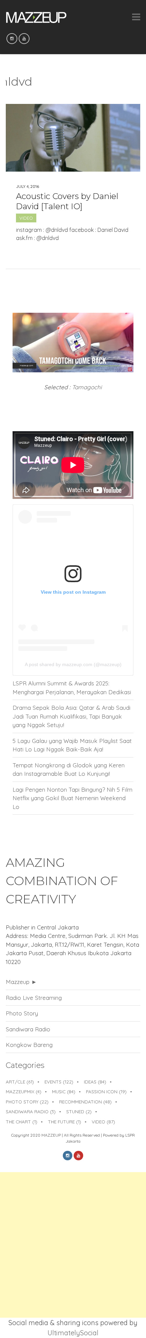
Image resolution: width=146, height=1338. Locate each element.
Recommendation (85, 1101)
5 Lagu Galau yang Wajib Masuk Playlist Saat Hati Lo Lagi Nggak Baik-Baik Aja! (72, 745)
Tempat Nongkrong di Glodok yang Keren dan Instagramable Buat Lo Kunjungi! (69, 769)
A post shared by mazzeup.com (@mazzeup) (73, 664)
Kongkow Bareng (29, 1044)
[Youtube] (24, 38)
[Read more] (73, 254)
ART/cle (20, 1081)
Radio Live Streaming (34, 997)
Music (63, 1091)
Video (26, 218)
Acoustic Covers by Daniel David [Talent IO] (67, 201)
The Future (64, 1121)
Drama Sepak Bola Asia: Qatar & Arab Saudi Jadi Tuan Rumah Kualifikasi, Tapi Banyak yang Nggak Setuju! (71, 716)
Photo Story (22, 1013)
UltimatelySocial (73, 1333)
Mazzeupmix (23, 1091)
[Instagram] (11, 38)
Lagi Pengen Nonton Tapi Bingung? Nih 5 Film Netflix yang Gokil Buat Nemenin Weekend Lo (72, 798)
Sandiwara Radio (28, 1029)
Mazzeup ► (21, 981)
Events (58, 1081)
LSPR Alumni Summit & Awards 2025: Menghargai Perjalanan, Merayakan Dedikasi (72, 688)
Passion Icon (106, 1091)
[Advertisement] (73, 1245)
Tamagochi (87, 387)
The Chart (21, 1121)
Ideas (95, 1081)
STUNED (79, 1111)
